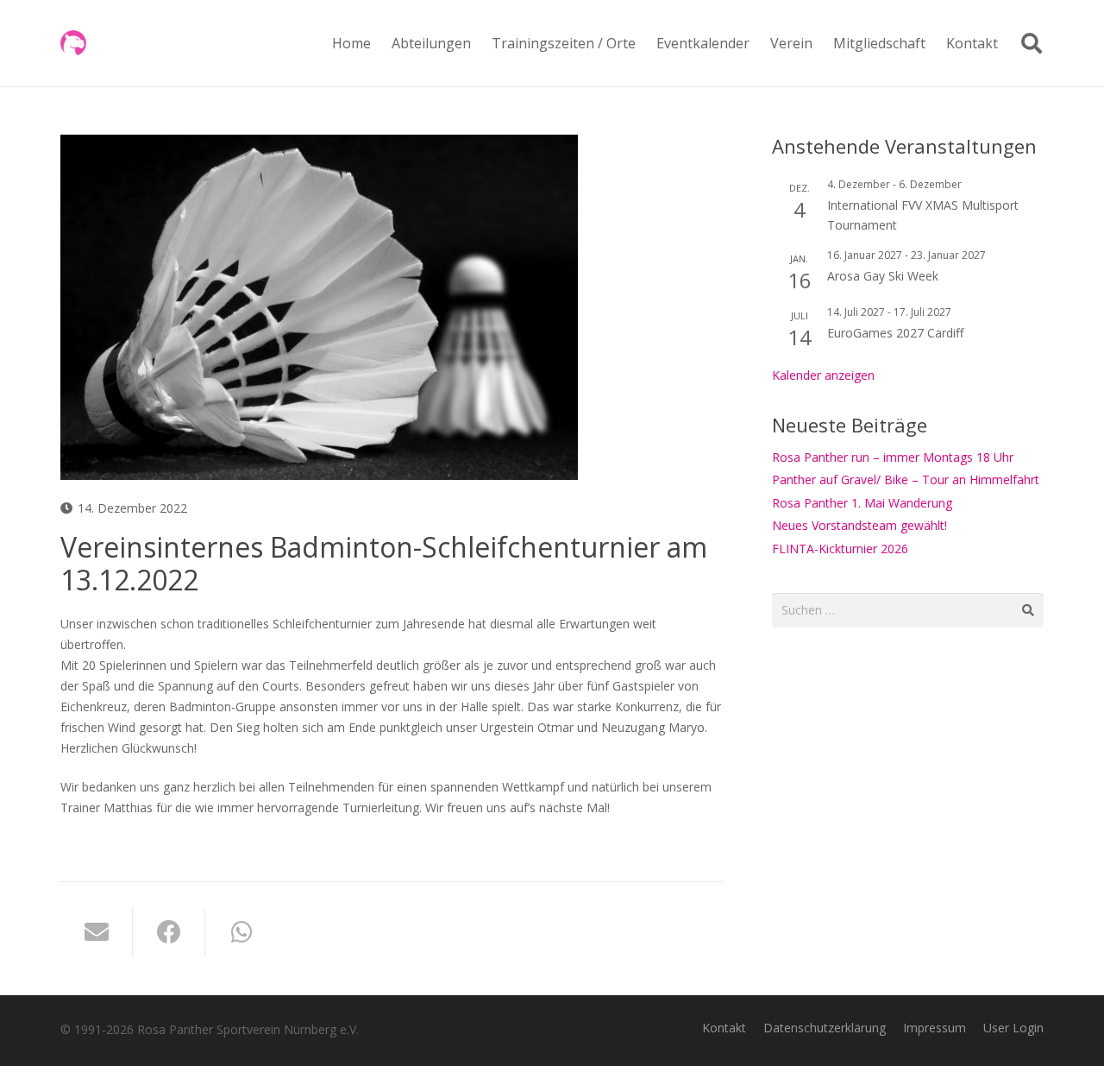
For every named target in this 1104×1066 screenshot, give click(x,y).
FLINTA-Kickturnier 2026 (840, 548)
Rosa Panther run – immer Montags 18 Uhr (892, 457)
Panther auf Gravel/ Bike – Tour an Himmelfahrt (905, 479)
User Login (1013, 1027)
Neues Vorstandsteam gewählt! (859, 525)
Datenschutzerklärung (824, 1027)
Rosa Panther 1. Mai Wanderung (862, 503)
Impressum (934, 1027)
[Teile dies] (169, 932)
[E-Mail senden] (96, 932)
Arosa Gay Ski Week (882, 276)
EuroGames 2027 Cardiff (895, 333)
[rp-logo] (73, 43)
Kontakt (724, 1027)
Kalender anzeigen (823, 375)
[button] (479, 43)
